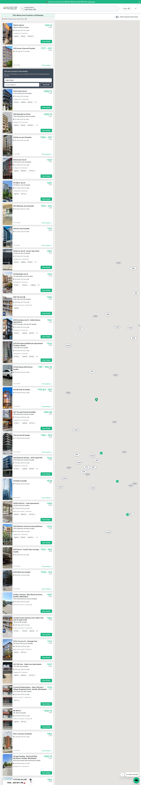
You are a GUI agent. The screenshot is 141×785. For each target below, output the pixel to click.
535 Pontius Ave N (20, 91)
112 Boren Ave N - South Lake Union (26, 251)
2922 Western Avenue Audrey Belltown (27, 526)
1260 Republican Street (22, 114)
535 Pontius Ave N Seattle (22, 93)
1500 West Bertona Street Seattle (25, 599)
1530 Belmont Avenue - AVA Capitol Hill (27, 458)
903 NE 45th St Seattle (21, 390)
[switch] (117, 17)
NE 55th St (17, 711)
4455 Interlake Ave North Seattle (24, 348)
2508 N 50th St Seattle (21, 505)
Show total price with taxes (129, 17)
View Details (46, 41)
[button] (92, 372)
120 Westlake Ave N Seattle (23, 276)
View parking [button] (46, 65)
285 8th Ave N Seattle (21, 229)
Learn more (91, 2)
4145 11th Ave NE (19, 297)
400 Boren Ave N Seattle (22, 137)
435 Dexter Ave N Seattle (22, 162)
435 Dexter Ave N (19, 160)
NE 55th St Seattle (19, 713)
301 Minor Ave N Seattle (21, 185)
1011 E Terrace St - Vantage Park (25, 641)
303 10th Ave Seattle (20, 666)
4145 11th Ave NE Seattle (22, 299)
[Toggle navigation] (136, 8)
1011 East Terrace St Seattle (23, 643)
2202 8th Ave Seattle (20, 324)
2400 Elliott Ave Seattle (21, 572)
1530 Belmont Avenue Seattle (23, 460)
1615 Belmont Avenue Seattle (23, 414)
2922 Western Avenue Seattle (23, 528)
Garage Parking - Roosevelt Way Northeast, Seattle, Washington (25, 757)
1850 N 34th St (18, 25)
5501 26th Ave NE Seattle (22, 691)
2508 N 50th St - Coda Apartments (26, 503)
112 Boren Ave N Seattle (21, 253)
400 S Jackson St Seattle (22, 734)
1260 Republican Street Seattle (24, 116)
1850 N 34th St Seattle (21, 27)
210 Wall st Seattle (20, 481)
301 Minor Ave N (19, 183)
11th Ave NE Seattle (20, 622)
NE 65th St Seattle (19, 784)
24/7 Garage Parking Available (24, 412)
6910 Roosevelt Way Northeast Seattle (26, 760)
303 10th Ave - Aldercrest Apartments (27, 664)
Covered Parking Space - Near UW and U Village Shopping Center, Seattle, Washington (30, 688)
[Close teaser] (31, 780)
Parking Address (29, 7)
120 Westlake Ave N (20, 274)
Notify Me (46, 84)
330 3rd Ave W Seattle (21, 435)
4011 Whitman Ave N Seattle (23, 206)
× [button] (139, 1)
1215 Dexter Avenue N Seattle (24, 48)
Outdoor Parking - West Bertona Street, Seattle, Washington (27, 596)
